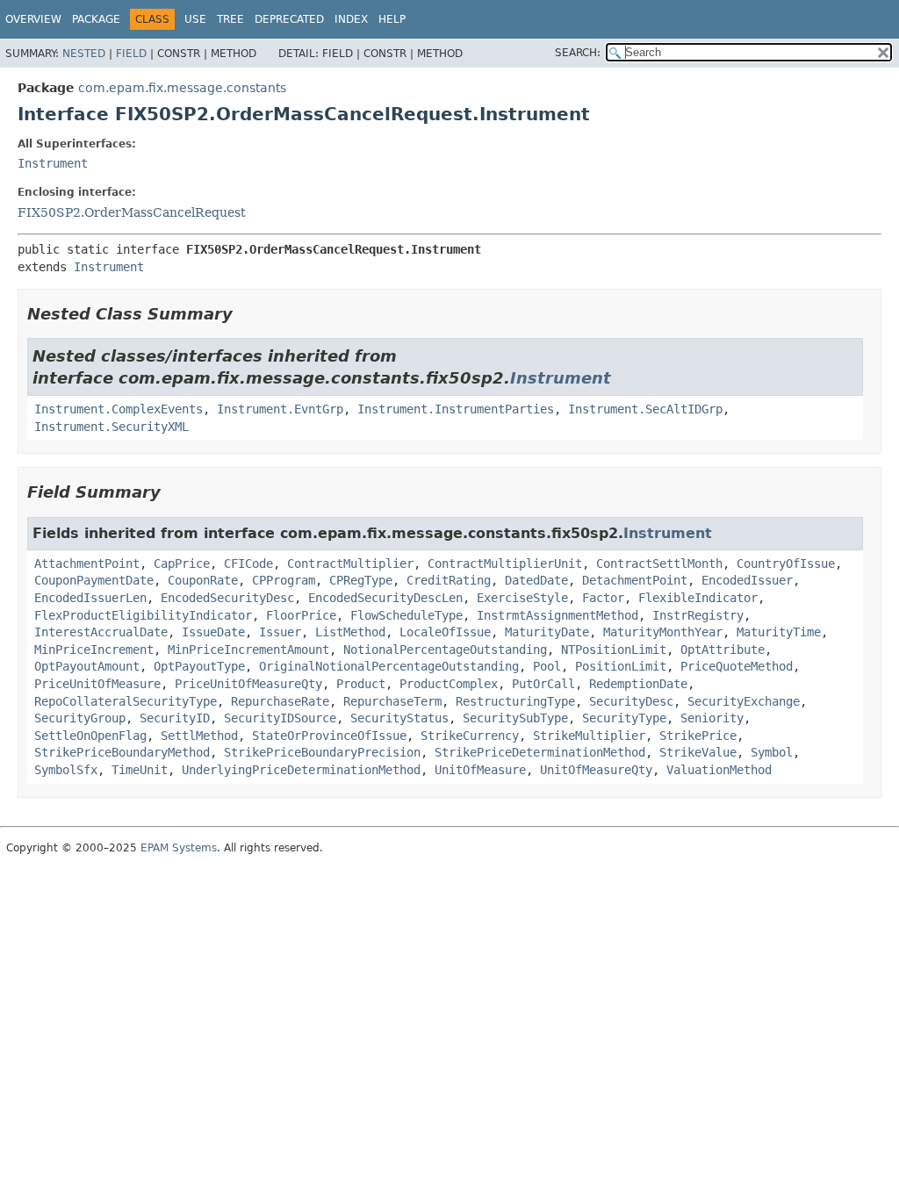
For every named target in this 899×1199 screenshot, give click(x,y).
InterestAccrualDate (101, 632)
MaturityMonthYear (663, 632)
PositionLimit (620, 666)
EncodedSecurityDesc (227, 598)
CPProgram (283, 580)
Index (351, 19)
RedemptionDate (638, 684)
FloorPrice (301, 615)
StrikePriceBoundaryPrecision (322, 752)
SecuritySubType (515, 718)
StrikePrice (698, 736)
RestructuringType (515, 701)
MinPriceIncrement (94, 650)
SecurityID (175, 718)
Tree (230, 19)
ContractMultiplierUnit (505, 563)
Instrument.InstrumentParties (455, 409)
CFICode (248, 563)
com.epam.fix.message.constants (182, 88)
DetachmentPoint (634, 580)
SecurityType (624, 718)
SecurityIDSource (280, 718)
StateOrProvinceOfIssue (329, 736)
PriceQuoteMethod (736, 666)
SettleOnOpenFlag (90, 736)
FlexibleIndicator (698, 598)
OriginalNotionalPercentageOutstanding (389, 666)
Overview (33, 19)
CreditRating (448, 580)
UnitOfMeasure (480, 770)
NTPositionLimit (613, 650)
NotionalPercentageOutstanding (445, 650)
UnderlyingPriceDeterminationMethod (301, 770)
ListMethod (350, 632)
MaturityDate (547, 632)
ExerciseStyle (522, 598)
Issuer (280, 632)
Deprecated (289, 19)
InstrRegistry (698, 615)
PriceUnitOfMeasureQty (248, 684)
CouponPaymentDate (94, 580)
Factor (603, 598)
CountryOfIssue (786, 563)
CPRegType (360, 580)
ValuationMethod (719, 770)
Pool (547, 666)
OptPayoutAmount (87, 666)
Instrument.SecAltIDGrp (645, 409)
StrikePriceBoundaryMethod (122, 752)
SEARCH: (578, 53)
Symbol (772, 752)
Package (96, 19)
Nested (83, 53)
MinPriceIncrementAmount (248, 650)
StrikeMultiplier (589, 736)
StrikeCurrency (470, 736)
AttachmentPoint (87, 563)
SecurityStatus (399, 718)
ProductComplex (448, 684)
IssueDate (213, 632)
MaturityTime (779, 632)
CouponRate (203, 580)
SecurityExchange (743, 701)
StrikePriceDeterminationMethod (540, 752)
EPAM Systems (178, 848)
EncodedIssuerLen (90, 598)
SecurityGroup (80, 718)
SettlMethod (199, 736)
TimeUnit (139, 770)
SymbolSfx (65, 770)
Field (131, 53)
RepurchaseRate (280, 701)
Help (392, 19)
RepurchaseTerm (392, 701)
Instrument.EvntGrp (280, 409)
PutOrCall (543, 684)
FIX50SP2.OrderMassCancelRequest (132, 212)
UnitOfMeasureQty (596, 770)
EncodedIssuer (747, 580)
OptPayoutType (199, 666)
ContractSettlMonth (659, 563)
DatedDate (536, 580)
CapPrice (182, 563)
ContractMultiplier (350, 563)
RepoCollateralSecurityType (125, 701)
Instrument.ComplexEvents (118, 409)
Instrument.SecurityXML (111, 427)
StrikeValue (698, 752)
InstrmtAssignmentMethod (557, 615)
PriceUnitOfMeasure (97, 684)
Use (195, 19)
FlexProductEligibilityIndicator (143, 615)
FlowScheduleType (406, 615)
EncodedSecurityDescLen (385, 598)
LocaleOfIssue (445, 632)
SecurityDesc (631, 701)
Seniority (712, 718)
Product (360, 684)
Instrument (53, 163)
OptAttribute (722, 650)
